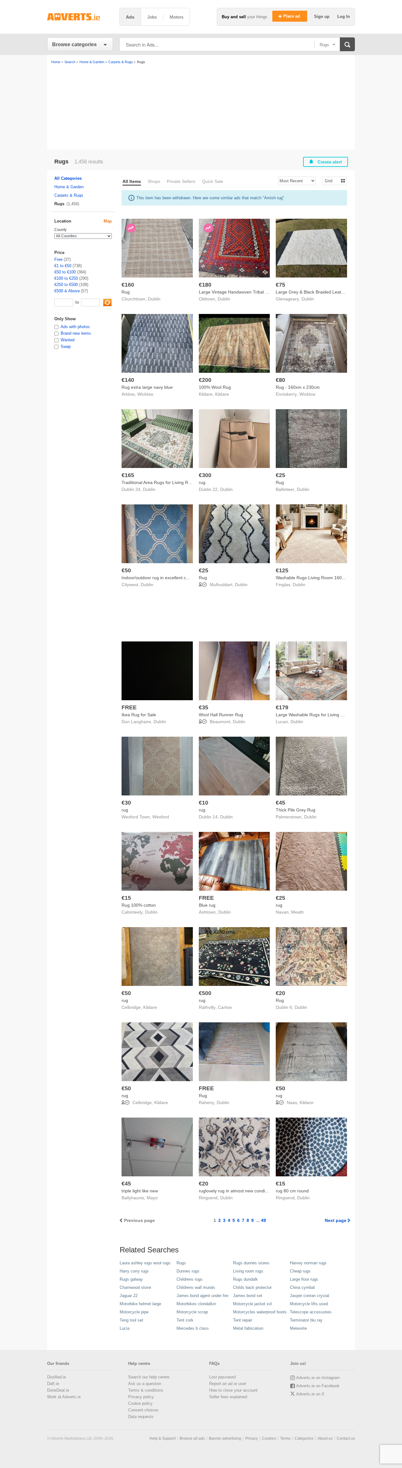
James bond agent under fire (202, 1295)
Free (58, 259)
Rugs (181, 1263)
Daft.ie (53, 1383)
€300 (205, 475)
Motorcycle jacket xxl (252, 1303)
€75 (280, 285)
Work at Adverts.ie (64, 1396)
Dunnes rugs (188, 1271)
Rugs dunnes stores (251, 1263)
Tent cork (185, 1320)
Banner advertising (225, 1438)
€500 (205, 993)
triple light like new (140, 1190)
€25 (280, 475)
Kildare (222, 394)
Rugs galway (131, 1279)
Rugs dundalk (245, 1279)
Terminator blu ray (306, 1320)
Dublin (154, 298)
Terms (285, 1438)
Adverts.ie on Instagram (318, 1377)
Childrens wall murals (196, 1287)
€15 (126, 898)
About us (325, 1438)
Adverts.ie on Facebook (318, 1385)
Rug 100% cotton (139, 905)
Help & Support (162, 1438)
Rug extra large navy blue (147, 387)
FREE (129, 707)
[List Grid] (332, 180)
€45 (280, 803)
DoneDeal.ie (58, 1390)
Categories (304, 1438)
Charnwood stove (135, 1287)
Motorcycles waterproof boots (260, 1312)
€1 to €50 (62, 265)
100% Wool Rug (215, 387)
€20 (280, 993)
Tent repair (242, 1320)
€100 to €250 (66, 278)
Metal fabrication (248, 1328)
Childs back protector (252, 1287)
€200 (205, 380)
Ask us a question (144, 1383)
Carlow (225, 1007)
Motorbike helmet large (140, 1303)
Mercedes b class (193, 1328)
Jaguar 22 (129, 1295)
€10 (203, 803)
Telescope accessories (311, 1312)
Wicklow (145, 394)
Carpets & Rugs (68, 195)
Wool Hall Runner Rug (221, 714)
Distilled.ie (56, 1377)
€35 (203, 707)
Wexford (160, 816)
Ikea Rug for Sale (139, 714)
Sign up (322, 16)
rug (202, 482)
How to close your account (233, 1390)
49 (263, 1220)
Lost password (222, 1377)
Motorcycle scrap (192, 1312)
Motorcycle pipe (134, 1312)
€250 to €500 (66, 284)
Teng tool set (131, 1320)
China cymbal (302, 1287)
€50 (126, 570)
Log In (343, 16)
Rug (126, 291)
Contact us (346, 1438)
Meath (297, 912)
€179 (282, 707)
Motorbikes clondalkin (196, 1303)
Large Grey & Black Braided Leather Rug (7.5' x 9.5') (328, 291)
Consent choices (143, 1410)
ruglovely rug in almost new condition (235, 1190)
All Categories (68, 178)
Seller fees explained (228, 1396)
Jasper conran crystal (309, 1295)
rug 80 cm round (292, 1190)
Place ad (292, 16)
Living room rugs (248, 1271)
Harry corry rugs (134, 1271)
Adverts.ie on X (310, 1394)
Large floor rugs (304, 1279)
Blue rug (207, 905)
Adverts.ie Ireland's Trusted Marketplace (80, 16)
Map (108, 221)
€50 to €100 (65, 272)
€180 (205, 285)
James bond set (247, 1295)
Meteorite (298, 1328)
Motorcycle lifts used (309, 1303)
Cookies (269, 1438)
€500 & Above (67, 291)
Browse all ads (192, 1438)
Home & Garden (69, 186)
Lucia (124, 1328)
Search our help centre (148, 1377)
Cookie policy (140, 1403)
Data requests (141, 1416)
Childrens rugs (190, 1279)
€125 (282, 570)
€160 (128, 285)
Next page (335, 1220)
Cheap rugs (300, 1271)
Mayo (152, 1197)
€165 (128, 475)
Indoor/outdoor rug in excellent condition (162, 577)
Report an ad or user (227, 1383)
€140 (128, 380)
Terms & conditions (145, 1390)
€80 (280, 380)
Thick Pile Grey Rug (295, 809)
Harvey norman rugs (308, 1263)
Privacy (251, 1438)
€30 (126, 803)
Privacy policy (141, 1396)
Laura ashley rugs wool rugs (145, 1263)
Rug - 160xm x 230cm (298, 387)
